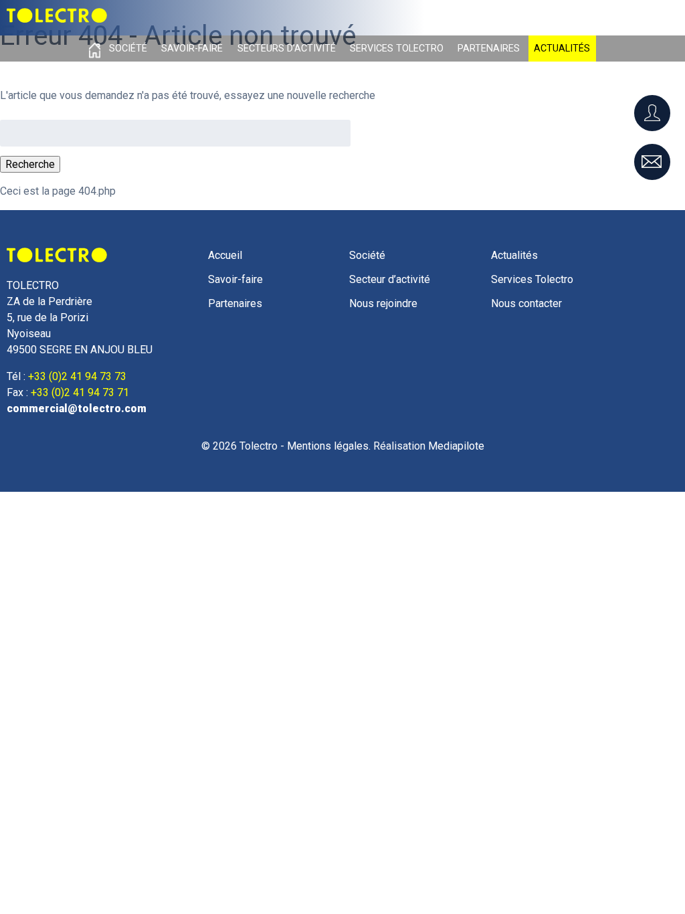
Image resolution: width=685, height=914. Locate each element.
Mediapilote (456, 446)
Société (128, 48)
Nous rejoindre (383, 303)
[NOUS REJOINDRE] (652, 113)
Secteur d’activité (389, 279)
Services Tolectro (397, 48)
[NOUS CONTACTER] (652, 162)
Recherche (30, 164)
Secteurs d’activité (286, 48)
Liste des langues (630, 13)
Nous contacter (526, 303)
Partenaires (489, 48)
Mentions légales (328, 446)
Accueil (94, 48)
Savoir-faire (192, 48)
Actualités (562, 48)
